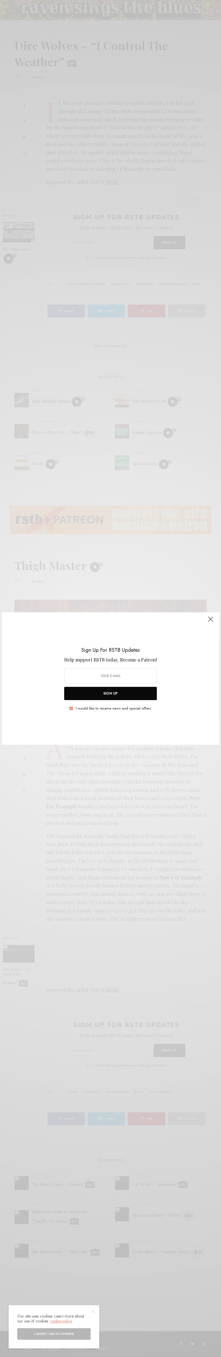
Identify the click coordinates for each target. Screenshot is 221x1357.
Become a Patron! (138, 660)
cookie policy (61, 1321)
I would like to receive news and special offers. (114, 708)
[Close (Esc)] (210, 621)
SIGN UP (110, 693)
